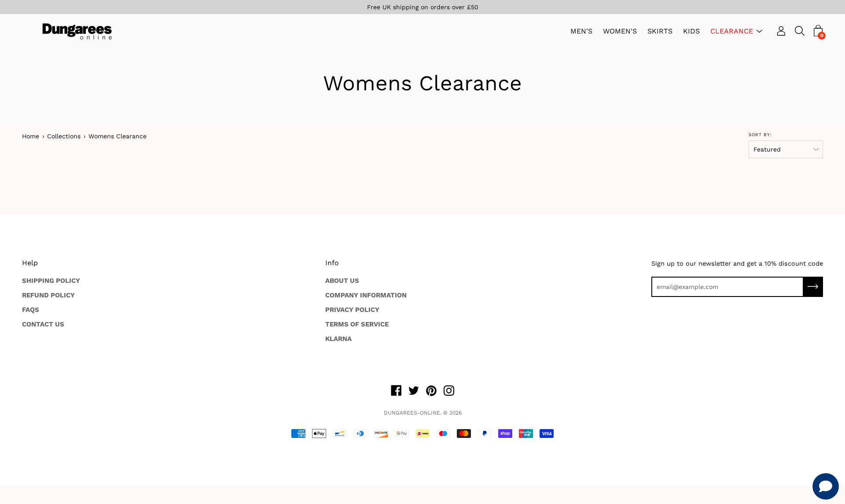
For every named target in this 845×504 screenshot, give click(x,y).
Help (30, 263)
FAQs (30, 310)
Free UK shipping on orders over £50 (422, 7)
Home (30, 136)
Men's (581, 31)
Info (332, 263)
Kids (691, 31)
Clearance (731, 31)
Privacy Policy (352, 310)
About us (342, 281)
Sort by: (760, 134)
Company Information (366, 295)
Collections (64, 136)
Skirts (659, 31)
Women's (620, 31)
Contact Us (43, 324)
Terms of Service (357, 324)
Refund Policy (48, 295)
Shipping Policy (51, 281)
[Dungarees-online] (77, 31)
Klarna (338, 339)
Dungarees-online (412, 413)
